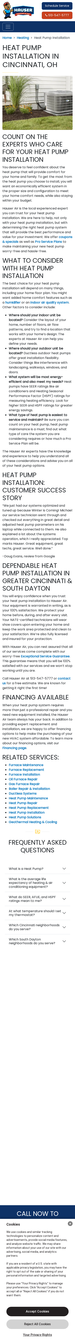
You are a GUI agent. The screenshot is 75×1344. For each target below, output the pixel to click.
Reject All (37, 1324)
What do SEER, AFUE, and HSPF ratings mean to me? (32, 899)
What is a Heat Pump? (26, 868)
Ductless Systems (23, 793)
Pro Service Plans (48, 241)
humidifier (13, 302)
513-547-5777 (58, 15)
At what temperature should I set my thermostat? (35, 913)
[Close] (70, 1223)
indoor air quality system (49, 302)
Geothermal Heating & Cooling (33, 822)
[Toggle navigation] (8, 27)
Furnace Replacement (26, 769)
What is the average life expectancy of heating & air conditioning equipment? (31, 883)
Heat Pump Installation (27, 812)
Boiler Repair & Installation (29, 788)
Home (7, 37)
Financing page (14, 748)
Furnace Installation (24, 774)
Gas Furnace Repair (24, 784)
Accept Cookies (37, 1311)
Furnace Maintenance (26, 765)
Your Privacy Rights (37, 1335)
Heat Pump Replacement (29, 807)
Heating (23, 37)
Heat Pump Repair (23, 803)
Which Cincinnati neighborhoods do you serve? (34, 927)
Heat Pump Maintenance (28, 798)
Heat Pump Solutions (25, 817)
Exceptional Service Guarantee (45, 656)
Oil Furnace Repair (23, 779)
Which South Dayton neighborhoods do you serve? (32, 941)
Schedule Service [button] (57, 6)
